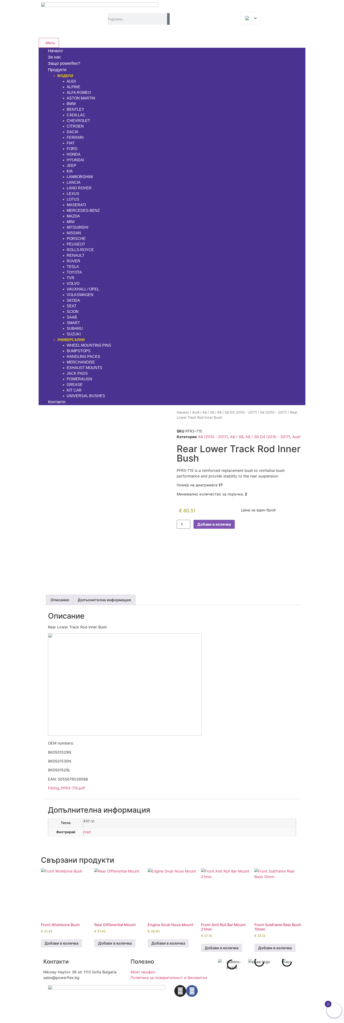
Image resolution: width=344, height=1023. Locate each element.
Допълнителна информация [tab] (104, 600)
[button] (222, 965)
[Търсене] (168, 19)
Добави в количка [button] (61, 943)
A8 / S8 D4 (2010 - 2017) (237, 412)
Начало (183, 412)
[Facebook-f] (192, 991)
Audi (195, 412)
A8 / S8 (208, 412)
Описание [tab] (60, 600)
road (87, 832)
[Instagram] (180, 991)
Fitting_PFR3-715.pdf (66, 788)
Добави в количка (214, 524)
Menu (50, 42)
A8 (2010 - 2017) (273, 412)
